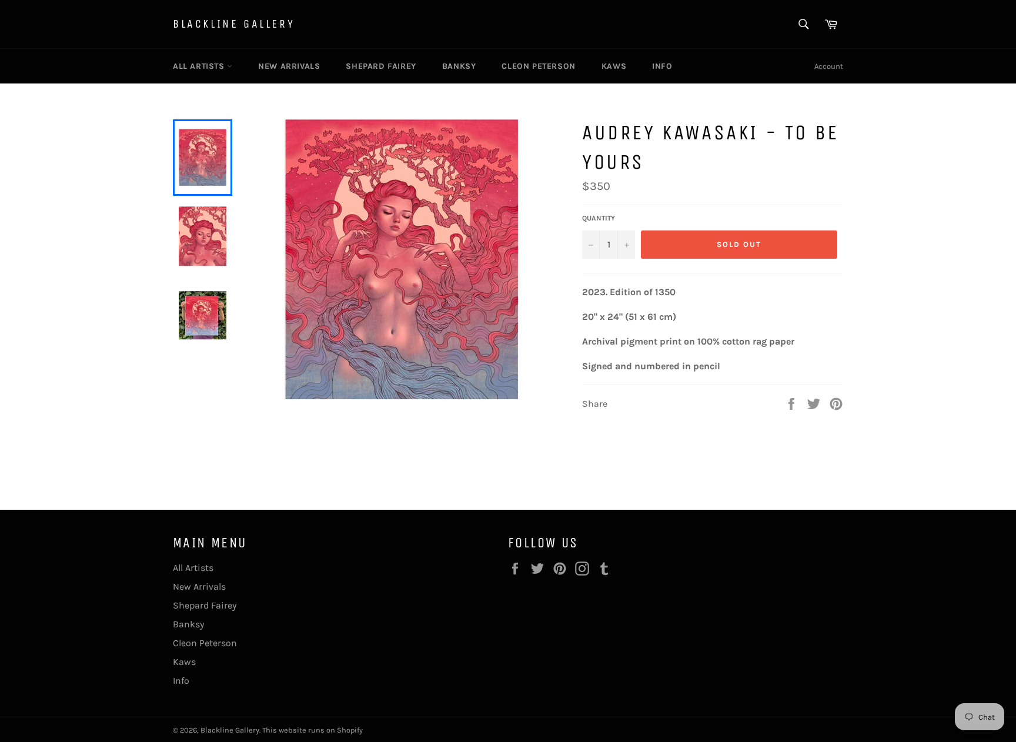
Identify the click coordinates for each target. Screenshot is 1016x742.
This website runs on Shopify (312, 730)
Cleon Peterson (538, 66)
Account (828, 66)
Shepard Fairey (381, 66)
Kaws (613, 66)
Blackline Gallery (234, 24)
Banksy (459, 66)
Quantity (598, 218)
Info (662, 66)
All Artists (200, 66)
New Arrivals (289, 66)
